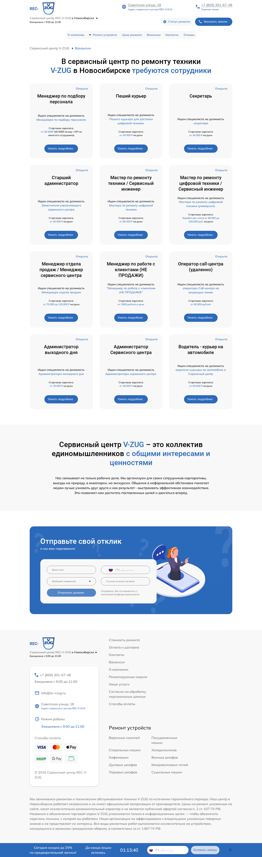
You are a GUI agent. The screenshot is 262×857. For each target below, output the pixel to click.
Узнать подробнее (60, 148)
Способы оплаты (122, 704)
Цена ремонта (132, 35)
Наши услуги (119, 684)
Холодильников (164, 750)
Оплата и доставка (124, 647)
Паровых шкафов (123, 772)
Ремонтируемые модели (128, 677)
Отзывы (189, 35)
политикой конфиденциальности (120, 594)
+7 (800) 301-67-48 (216, 5)
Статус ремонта (179, 21)
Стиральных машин (125, 750)
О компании (76, 35)
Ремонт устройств (105, 35)
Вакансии (153, 35)
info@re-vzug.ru (53, 693)
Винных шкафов (164, 757)
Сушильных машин (166, 772)
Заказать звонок (215, 21)
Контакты (172, 35)
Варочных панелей (124, 738)
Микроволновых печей (169, 765)
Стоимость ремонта (124, 640)
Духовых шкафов (123, 765)
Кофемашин (119, 757)
